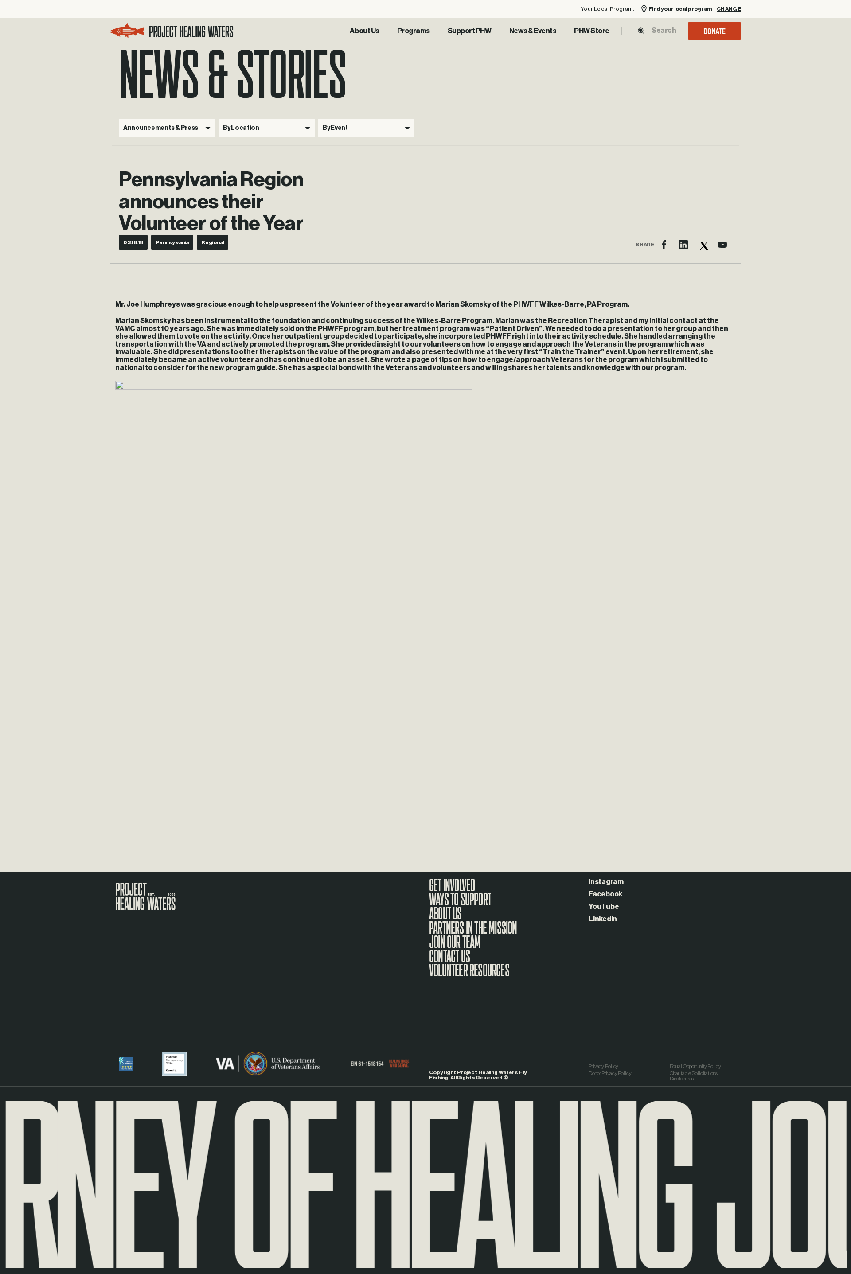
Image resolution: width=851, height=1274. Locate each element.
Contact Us (449, 960)
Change (729, 9)
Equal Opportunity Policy (695, 1066)
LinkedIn (603, 919)
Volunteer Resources (469, 975)
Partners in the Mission (473, 932)
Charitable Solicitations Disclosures (694, 1076)
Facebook (605, 894)
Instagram (606, 881)
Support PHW (470, 31)
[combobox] (663, 30)
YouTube (604, 906)
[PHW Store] (591, 31)
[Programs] (413, 31)
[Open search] (641, 31)
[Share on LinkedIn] (683, 244)
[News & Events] (533, 31)
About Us (364, 31)
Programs (413, 31)
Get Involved (452, 890)
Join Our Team (455, 946)
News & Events (533, 31)
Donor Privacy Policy (610, 1073)
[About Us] (364, 31)
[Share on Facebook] (664, 244)
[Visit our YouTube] (722, 244)
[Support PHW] (470, 31)
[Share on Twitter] (703, 244)
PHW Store (591, 31)
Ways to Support (460, 904)
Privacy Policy (603, 1066)
